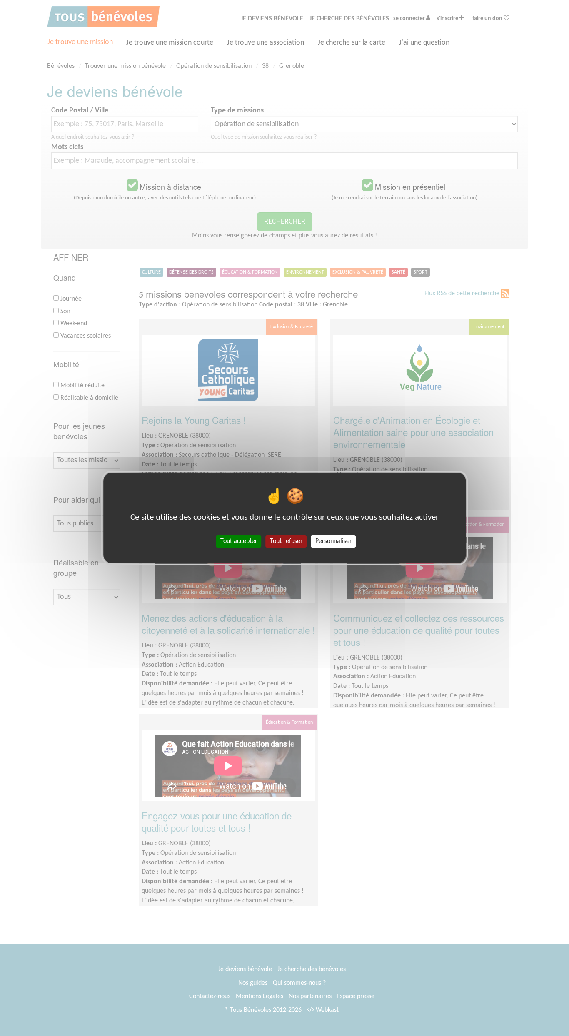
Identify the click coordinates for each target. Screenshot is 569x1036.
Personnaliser (333, 541)
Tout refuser (286, 541)
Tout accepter (238, 541)
